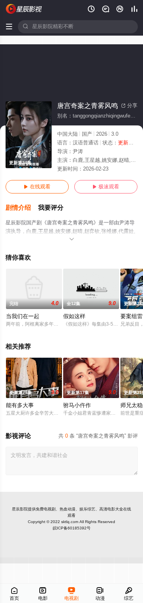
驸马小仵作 (77, 405)
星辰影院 (20, 509)
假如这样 (74, 316)
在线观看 (37, 187)
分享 (129, 105)
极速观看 (106, 187)
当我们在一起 (22, 316)
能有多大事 (20, 405)
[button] (22, 208)
